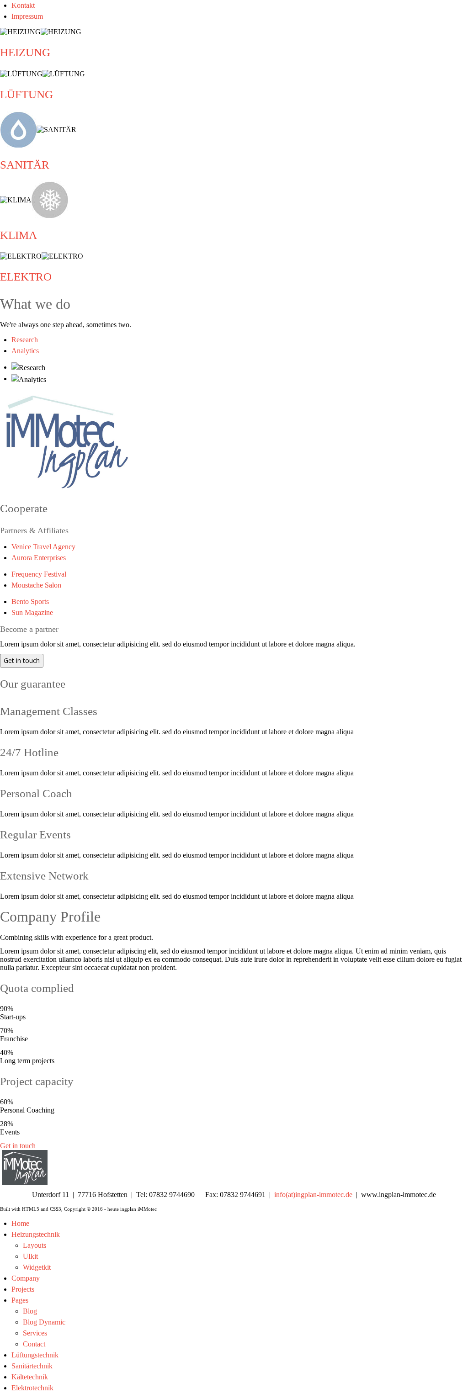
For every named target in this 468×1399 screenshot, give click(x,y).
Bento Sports (30, 601)
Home (20, 1223)
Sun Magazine (32, 612)
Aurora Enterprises (38, 558)
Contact (34, 1344)
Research (24, 340)
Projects (22, 1289)
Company (25, 1278)
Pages (19, 1300)
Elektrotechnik (32, 1388)
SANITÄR (24, 165)
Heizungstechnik (35, 1234)
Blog (30, 1311)
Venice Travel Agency (43, 547)
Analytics (25, 351)
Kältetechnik (29, 1377)
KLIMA (18, 235)
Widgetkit (37, 1267)
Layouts (34, 1245)
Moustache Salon (36, 585)
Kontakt (23, 5)
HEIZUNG (25, 52)
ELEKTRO (26, 276)
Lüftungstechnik (34, 1355)
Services (35, 1333)
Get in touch (22, 660)
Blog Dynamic (44, 1322)
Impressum (27, 16)
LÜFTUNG (26, 94)
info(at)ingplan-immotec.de (313, 1194)
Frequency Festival (38, 574)
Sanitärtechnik (32, 1366)
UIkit (30, 1256)
